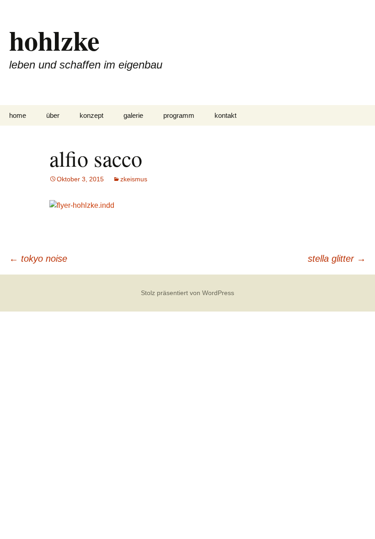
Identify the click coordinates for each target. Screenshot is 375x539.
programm (178, 115)
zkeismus (133, 179)
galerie (133, 115)
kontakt (225, 115)
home (17, 115)
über (52, 115)
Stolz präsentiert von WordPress (187, 292)
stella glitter (337, 259)
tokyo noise (38, 259)
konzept (91, 115)
